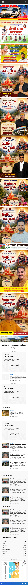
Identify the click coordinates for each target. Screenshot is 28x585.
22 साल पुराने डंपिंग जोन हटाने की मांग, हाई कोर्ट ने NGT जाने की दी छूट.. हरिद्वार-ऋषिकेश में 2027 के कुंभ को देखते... (18, 464)
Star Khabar (12, 380)
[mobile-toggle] (2, 2)
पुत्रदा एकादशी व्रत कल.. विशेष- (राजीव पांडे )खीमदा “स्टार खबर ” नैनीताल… (17, 413)
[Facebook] (22, 583)
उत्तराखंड (11, 374)
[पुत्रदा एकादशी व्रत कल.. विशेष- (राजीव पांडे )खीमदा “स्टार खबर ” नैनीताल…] (5, 413)
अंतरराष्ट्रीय (12, 410)
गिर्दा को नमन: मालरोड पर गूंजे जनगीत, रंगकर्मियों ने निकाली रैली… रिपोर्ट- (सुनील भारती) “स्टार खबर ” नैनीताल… (18, 456)
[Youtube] (25, 583)
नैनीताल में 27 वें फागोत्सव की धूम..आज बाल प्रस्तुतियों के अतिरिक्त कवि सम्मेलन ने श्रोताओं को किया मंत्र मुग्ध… (18, 377)
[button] (26, 2)
